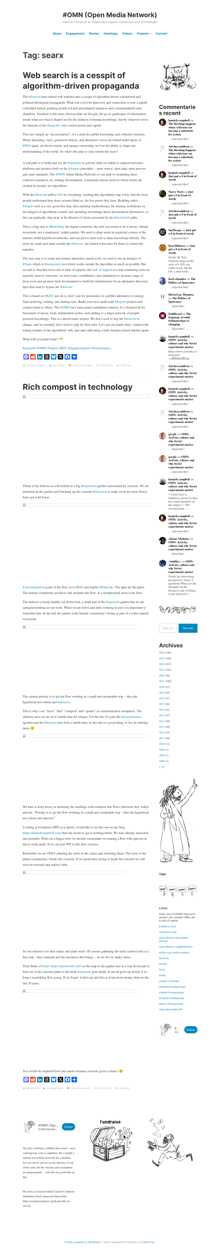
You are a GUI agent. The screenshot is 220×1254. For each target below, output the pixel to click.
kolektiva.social (167, 926)
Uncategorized (54, 1088)
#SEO (27, 145)
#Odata (104, 587)
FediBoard (175, 314)
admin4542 (32, 1088)
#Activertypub (32, 587)
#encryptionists (131, 716)
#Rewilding (56, 226)
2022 (161, 675)
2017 (161, 704)
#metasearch (52, 264)
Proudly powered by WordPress (82, 1242)
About (57, 33)
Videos (127, 33)
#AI (60, 194)
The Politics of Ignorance (182, 280)
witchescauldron (178, 146)
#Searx (27, 264)
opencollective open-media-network (174, 939)
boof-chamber (177, 279)
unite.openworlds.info (170, 1009)
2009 (161, 749)
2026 (161, 652)
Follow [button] (191, 1029)
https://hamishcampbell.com (42, 833)
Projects (143, 33)
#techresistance (101, 348)
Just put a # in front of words (182, 178)
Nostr (162, 969)
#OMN (60, 174)
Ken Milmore (176, 246)
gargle (172, 434)
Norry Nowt (176, 192)
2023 (161, 669)
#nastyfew (53, 125)
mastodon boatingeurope (172, 986)
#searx (46, 966)
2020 (161, 687)
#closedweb (122, 217)
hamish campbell (35, 365)
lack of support (102, 269)
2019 (161, 692)
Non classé (58, 365)
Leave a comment (82, 365)
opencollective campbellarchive (176, 946)
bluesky (163, 963)
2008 (161, 755)
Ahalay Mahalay (178, 539)
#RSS (79, 587)
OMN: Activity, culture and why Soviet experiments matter (182, 343)
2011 (161, 738)
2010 (161, 743)
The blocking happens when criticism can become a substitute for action (182, 128)
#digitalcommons (79, 348)
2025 (161, 658)
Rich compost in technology (78, 387)
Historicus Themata (181, 294)
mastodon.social (167, 932)
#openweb (74, 163)
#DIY (63, 348)
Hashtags (111, 33)
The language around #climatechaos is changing (179, 319)
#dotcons (35, 96)
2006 (161, 761)
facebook (164, 958)
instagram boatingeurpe (171, 998)
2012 (161, 732)
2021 (161, 681)
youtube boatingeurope (171, 992)
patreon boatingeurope (171, 1003)
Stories (94, 33)
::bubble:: (174, 561)
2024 (161, 664)
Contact (161, 33)
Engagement (75, 33)
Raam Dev (149, 1242)
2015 (161, 715)
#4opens (74, 168)
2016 (161, 709)
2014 (161, 721)
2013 (161, 726)
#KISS (49, 296)
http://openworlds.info (66, 966)
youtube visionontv (169, 981)
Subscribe (188, 628)
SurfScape (174, 230)
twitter (162, 975)
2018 (161, 698)
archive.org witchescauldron (174, 952)
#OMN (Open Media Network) (110, 15)
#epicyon (64, 702)
